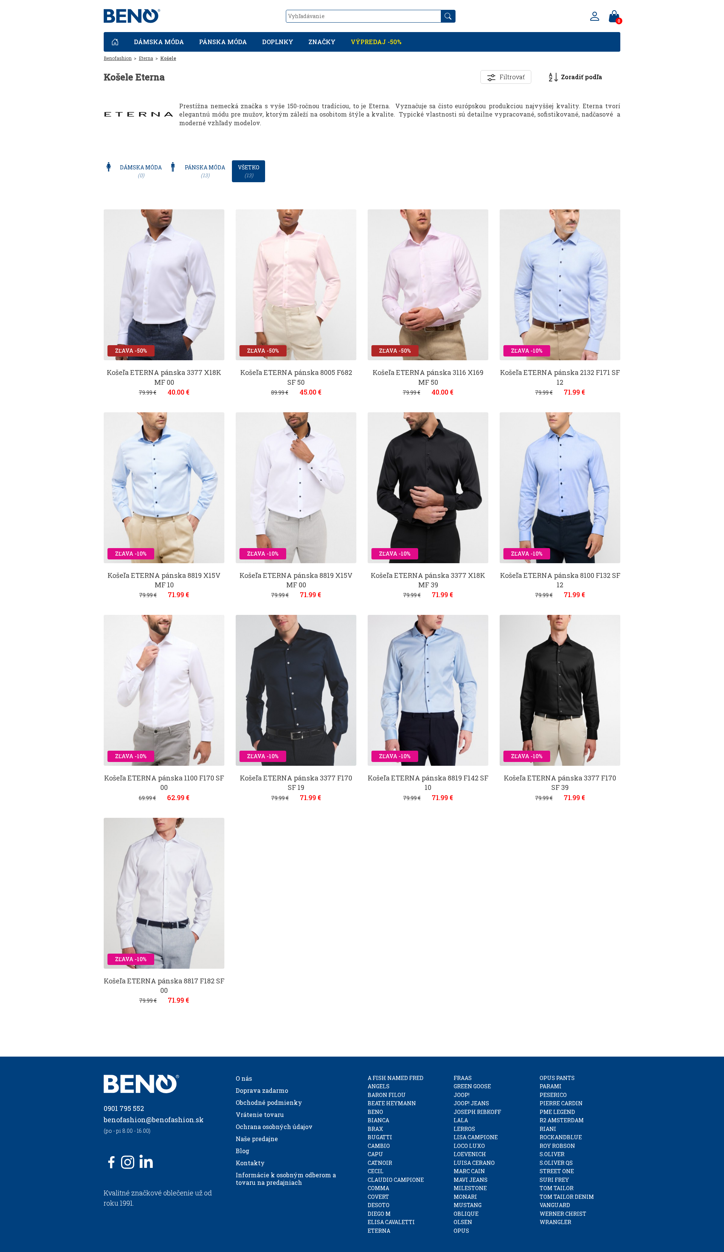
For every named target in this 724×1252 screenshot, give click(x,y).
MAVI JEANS (471, 1179)
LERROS (464, 1128)
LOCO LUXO (469, 1145)
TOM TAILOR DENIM (567, 1196)
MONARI (465, 1196)
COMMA (378, 1188)
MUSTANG (468, 1205)
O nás (244, 1078)
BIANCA (378, 1120)
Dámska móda (159, 42)
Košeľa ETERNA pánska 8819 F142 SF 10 (428, 782)
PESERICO (553, 1094)
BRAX (375, 1128)
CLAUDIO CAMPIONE (396, 1179)
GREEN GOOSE (472, 1086)
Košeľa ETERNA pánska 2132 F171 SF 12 (560, 377)
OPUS (461, 1230)
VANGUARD (555, 1205)
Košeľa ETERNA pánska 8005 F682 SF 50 (296, 377)
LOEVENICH (470, 1154)
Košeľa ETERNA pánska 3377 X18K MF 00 (164, 377)
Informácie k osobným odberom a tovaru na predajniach (286, 1178)
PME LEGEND (557, 1111)
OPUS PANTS (557, 1077)
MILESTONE (470, 1188)
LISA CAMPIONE (476, 1137)
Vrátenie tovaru (260, 1114)
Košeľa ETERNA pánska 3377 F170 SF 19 (296, 782)
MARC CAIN (469, 1171)
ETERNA (379, 1230)
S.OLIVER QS (556, 1162)
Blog (242, 1151)
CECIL (375, 1171)
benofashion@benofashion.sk (154, 1119)
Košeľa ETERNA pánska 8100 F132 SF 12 (560, 580)
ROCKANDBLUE (561, 1137)
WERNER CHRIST (563, 1213)
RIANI (548, 1128)
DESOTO (379, 1205)
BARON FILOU (387, 1094)
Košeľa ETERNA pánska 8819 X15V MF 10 (164, 580)
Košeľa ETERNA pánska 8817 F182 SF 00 (164, 985)
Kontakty (250, 1163)
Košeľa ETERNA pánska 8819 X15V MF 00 (296, 580)
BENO (375, 1111)
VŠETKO (248, 171)
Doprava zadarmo (262, 1090)
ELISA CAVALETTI (391, 1222)
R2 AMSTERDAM (562, 1120)
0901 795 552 (124, 1108)
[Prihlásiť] (594, 16)
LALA (461, 1120)
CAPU (375, 1154)
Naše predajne (257, 1139)
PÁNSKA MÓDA (205, 171)
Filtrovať (512, 77)
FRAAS (463, 1077)
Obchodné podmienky (269, 1102)
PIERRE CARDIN (561, 1103)
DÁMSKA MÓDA (141, 171)
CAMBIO (379, 1145)
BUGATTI (380, 1137)
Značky (322, 42)
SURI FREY (554, 1179)
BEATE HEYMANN (392, 1103)
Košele (168, 58)
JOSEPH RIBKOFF (477, 1111)
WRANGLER (555, 1222)
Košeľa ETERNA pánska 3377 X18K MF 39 (428, 580)
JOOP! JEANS (471, 1103)
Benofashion (118, 58)
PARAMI (550, 1086)
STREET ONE (557, 1171)
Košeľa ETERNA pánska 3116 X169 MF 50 (428, 377)
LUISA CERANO (474, 1162)
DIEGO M (379, 1213)
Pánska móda (223, 42)
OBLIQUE (466, 1213)
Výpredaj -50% (376, 42)
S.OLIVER (552, 1154)
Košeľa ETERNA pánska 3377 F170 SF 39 (560, 782)
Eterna (146, 58)
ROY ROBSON (557, 1145)
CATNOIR (380, 1162)
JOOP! (461, 1094)
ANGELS (379, 1086)
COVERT (378, 1196)
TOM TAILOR (557, 1188)
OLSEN (463, 1222)
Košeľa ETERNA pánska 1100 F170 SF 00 (164, 782)
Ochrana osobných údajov (274, 1127)
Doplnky (277, 42)
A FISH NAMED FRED (395, 1077)
